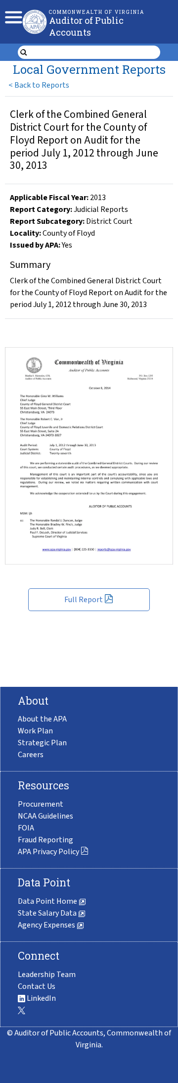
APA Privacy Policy (48, 851)
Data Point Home (48, 901)
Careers (31, 754)
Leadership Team (47, 974)
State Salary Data (48, 913)
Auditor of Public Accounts (86, 26)
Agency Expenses (47, 925)
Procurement (40, 804)
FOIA (26, 828)
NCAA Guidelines (45, 816)
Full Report (83, 599)
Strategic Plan (42, 742)
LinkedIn (40, 998)
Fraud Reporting (45, 839)
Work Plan (35, 730)
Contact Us (36, 986)
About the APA (42, 719)
